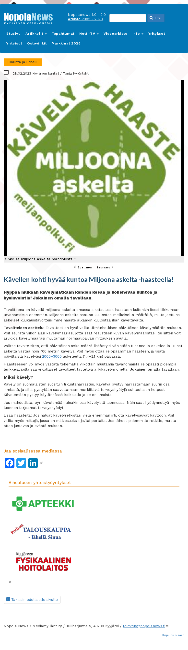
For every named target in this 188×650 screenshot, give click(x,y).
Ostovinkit (37, 43)
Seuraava (103, 267)
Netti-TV (87, 33)
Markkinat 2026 (66, 43)
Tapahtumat (63, 33)
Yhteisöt (14, 43)
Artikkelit (34, 33)
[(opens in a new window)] (41, 463)
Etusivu (13, 33)
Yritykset (156, 33)
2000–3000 (52, 356)
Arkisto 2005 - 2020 (85, 19)
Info (136, 33)
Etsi (157, 18)
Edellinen (85, 267)
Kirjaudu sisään (173, 635)
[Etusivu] (30, 17)
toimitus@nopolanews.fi (144, 626)
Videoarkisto (115, 33)
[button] (94, 171)
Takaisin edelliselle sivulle (34, 599)
